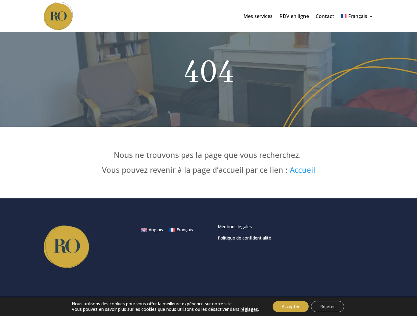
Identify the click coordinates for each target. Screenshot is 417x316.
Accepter (290, 306)
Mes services (258, 16)
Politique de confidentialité (244, 238)
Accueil (302, 170)
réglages (249, 309)
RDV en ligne (294, 16)
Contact (325, 16)
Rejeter (327, 306)
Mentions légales (235, 226)
